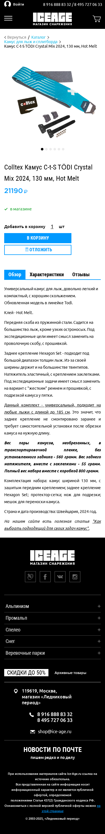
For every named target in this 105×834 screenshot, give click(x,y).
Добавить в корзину (24, 226)
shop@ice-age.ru (54, 731)
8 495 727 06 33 (88, 4)
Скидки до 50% (26, 672)
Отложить (40, 249)
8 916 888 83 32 (57, 4)
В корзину (38, 238)
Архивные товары (70, 673)
